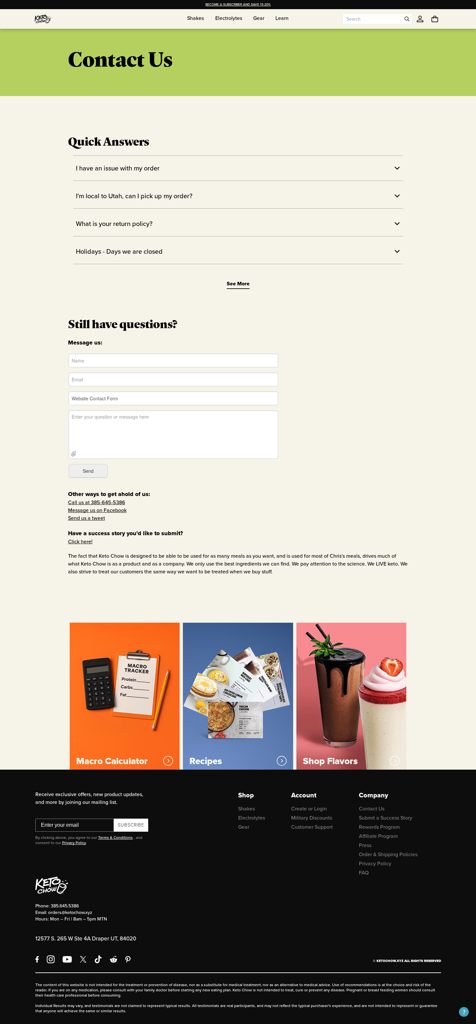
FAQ (364, 872)
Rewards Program (379, 827)
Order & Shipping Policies (388, 854)
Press (365, 845)
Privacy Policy (74, 843)
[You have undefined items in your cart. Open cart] (434, 19)
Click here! (80, 541)
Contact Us (371, 808)
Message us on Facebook (97, 510)
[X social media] (83, 959)
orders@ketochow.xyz (70, 912)
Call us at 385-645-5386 (96, 502)
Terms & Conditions (115, 837)
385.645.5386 (65, 906)
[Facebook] (37, 959)
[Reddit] (113, 959)
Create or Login (309, 808)
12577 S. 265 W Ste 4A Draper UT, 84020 (85, 939)
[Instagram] (51, 959)
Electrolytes (251, 818)
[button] (464, 1012)
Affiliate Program (378, 836)
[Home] (43, 19)
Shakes (246, 808)
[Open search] (407, 19)
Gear (243, 827)
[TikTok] (98, 959)
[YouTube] (67, 959)
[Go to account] (420, 19)
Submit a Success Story (385, 818)
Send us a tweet (86, 518)
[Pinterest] (128, 959)
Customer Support (312, 827)
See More (238, 283)
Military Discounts (311, 818)
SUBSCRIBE (131, 825)
